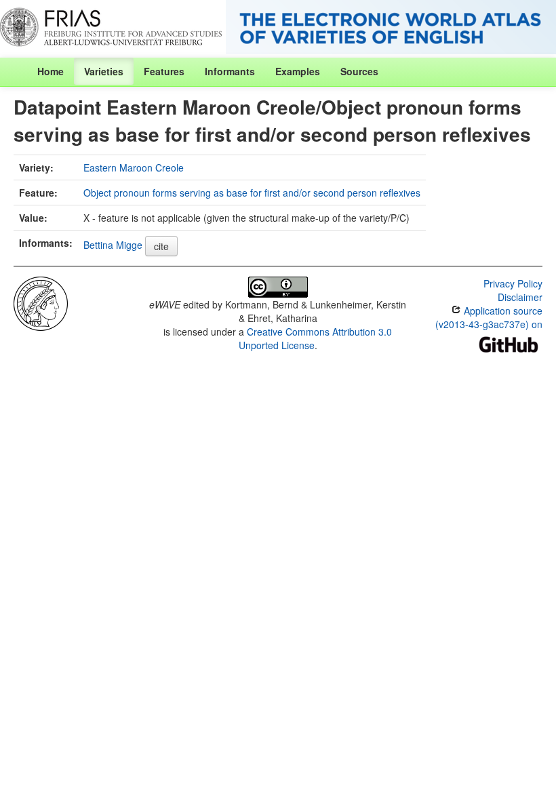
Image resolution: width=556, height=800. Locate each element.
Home (50, 71)
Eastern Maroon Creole (133, 167)
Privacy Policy (512, 283)
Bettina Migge (112, 245)
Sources (359, 71)
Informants (230, 71)
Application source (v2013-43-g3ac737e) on (488, 317)
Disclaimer (520, 297)
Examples (297, 71)
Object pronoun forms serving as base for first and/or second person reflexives (251, 192)
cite (161, 246)
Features (164, 71)
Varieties (103, 71)
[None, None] (41, 302)
